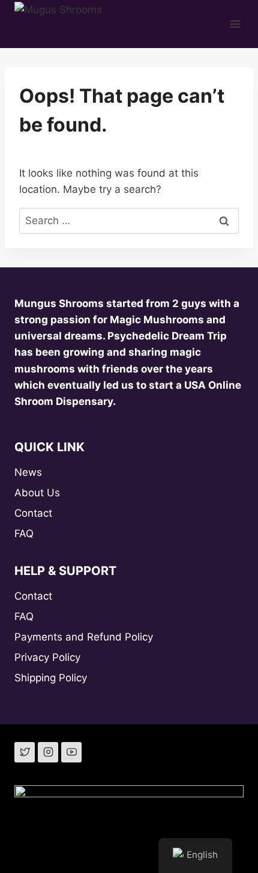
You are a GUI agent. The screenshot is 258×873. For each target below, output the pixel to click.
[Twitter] (24, 752)
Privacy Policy (47, 657)
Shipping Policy (50, 678)
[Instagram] (48, 752)
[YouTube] (71, 752)
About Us (37, 493)
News (28, 472)
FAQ (24, 534)
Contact (33, 513)
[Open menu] (235, 23)
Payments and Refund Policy (83, 637)
